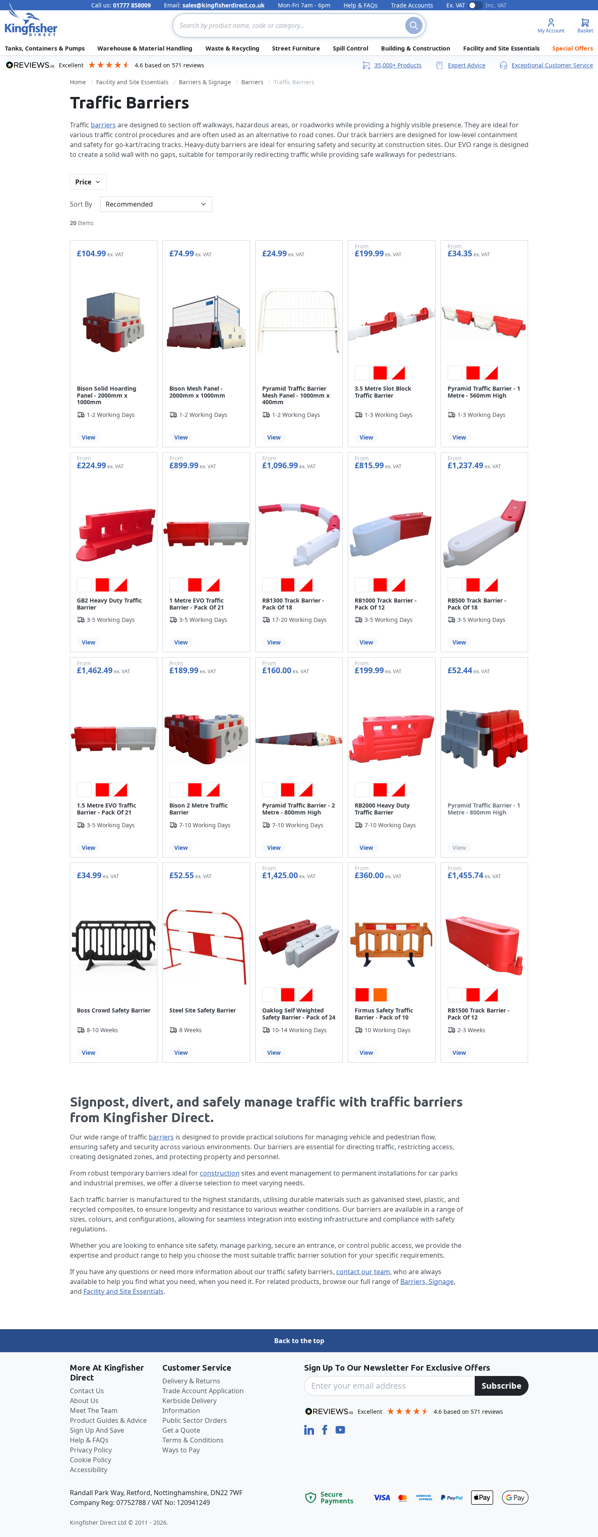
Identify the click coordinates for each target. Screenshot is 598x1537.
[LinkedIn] (310, 1428)
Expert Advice (466, 65)
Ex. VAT (455, 5)
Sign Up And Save (97, 1430)
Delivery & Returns (191, 1380)
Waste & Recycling (232, 48)
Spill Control (350, 48)
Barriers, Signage (427, 1281)
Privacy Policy (91, 1449)
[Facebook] (325, 1428)
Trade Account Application (203, 1390)
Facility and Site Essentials (501, 48)
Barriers (252, 82)
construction (220, 1173)
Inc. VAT (496, 5)
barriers (103, 124)
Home (78, 82)
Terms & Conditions (193, 1440)
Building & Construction (415, 48)
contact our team (363, 1271)
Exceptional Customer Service (552, 65)
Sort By (81, 204)
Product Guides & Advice (108, 1420)
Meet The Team (94, 1410)
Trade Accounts (412, 5)
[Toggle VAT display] (475, 5)
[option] (362, 373)
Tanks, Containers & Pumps (45, 48)
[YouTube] (340, 1428)
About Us (84, 1400)
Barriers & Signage (205, 82)
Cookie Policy (90, 1459)
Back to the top (299, 1340)
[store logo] (31, 19)
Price (83, 181)
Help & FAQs (361, 5)
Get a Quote (181, 1430)
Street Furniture (296, 48)
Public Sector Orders (194, 1420)
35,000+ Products (398, 65)
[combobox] (299, 25)
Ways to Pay (181, 1449)
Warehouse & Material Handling (144, 48)
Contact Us (87, 1390)
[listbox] (391, 373)
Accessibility (88, 1469)
